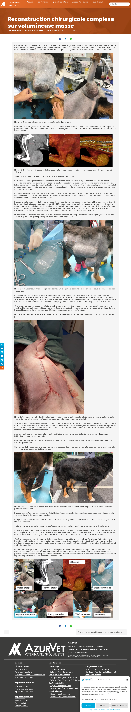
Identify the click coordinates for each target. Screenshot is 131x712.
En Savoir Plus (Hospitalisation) (63, 696)
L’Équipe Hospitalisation (60, 694)
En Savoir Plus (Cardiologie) (61, 672)
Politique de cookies (94, 709)
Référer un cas (21, 700)
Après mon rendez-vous (25, 691)
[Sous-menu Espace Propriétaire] (69, 1)
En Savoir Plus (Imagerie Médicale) (101, 672)
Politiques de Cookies (24, 677)
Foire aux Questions (23, 672)
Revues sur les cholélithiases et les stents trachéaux (100, 632)
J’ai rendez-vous (22, 686)
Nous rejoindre (21, 703)
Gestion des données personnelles (30, 674)
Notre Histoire (21, 669)
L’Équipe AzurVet (22, 666)
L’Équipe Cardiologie (58, 669)
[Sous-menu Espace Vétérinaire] (88, 1)
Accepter (88, 705)
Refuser (102, 705)
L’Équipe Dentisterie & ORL (60, 686)
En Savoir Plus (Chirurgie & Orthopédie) (66, 680)
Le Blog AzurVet (21, 706)
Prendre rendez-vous (24, 689)
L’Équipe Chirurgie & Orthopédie (63, 677)
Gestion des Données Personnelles (111, 709)
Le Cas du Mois (14, 30)
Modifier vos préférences (119, 705)
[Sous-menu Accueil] (34, 1)
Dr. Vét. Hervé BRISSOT (35, 30)
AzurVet (72, 642)
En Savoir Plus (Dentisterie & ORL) (64, 688)
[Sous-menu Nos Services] (48, 1)
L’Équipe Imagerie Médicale (97, 669)
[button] (127, 680)
